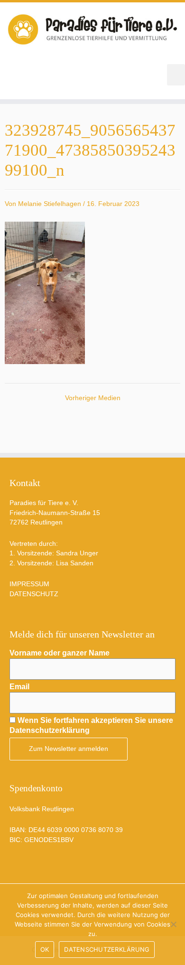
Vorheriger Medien (92, 398)
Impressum (29, 584)
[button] (176, 74)
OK (44, 949)
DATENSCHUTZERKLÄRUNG (106, 949)
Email (19, 687)
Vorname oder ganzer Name (59, 653)
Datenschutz (33, 594)
